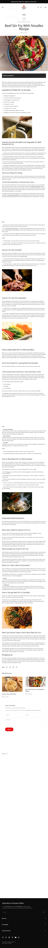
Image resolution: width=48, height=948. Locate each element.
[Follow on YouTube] (15, 937)
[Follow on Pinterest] (12, 937)
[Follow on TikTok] (19, 937)
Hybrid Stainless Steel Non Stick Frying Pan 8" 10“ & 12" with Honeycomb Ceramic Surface (35, 887)
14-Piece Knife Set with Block (11, 228)
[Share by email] (16, 667)
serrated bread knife (35, 186)
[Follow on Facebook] (3, 937)
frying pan (8, 472)
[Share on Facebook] (7, 667)
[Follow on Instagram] (9, 937)
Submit (9, 729)
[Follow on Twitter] (6, 937)
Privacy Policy (27, 710)
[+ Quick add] (21, 777)
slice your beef (23, 256)
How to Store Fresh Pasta (9, 694)
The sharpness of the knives (13, 195)
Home (24, 17)
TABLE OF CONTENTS (8, 75)
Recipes (24, 14)
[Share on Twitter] (10, 667)
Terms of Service (35, 710)
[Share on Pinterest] (13, 667)
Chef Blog (24, 18)
